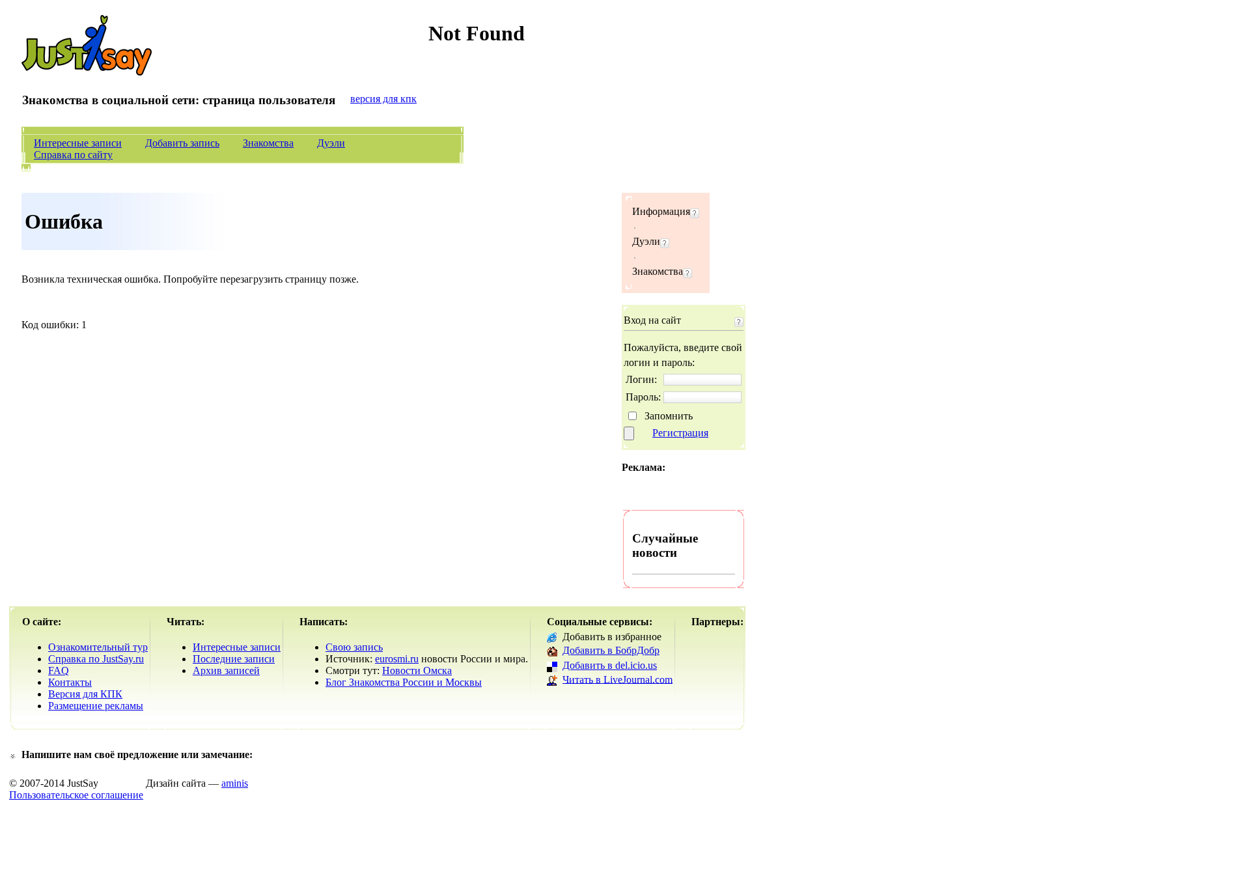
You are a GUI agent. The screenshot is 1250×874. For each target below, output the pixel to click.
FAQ (58, 670)
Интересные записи (78, 142)
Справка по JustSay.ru (96, 658)
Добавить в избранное (611, 636)
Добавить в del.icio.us (609, 665)
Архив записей (226, 670)
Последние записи (234, 658)
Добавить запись (182, 142)
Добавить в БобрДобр (611, 650)
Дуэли (331, 142)
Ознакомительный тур (98, 647)
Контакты (70, 682)
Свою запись (354, 647)
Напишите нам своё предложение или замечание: (137, 754)
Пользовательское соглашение (76, 794)
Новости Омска (417, 670)
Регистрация (680, 432)
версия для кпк (383, 98)
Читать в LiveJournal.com (617, 678)
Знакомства (268, 142)
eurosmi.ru (397, 658)
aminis (234, 783)
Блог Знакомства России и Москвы (404, 682)
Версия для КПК (85, 693)
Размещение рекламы (95, 705)
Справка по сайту (73, 154)
